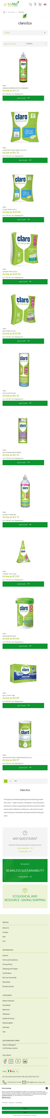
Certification (7, 973)
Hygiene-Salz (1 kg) (9, 574)
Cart (4, 941)
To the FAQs (23, 852)
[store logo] (13, 4)
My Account (35, 4)
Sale (4, 1032)
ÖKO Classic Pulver (9, 393)
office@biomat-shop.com (36, 1082)
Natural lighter (8, 1023)
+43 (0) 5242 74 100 (14, 1082)
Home (6, 12)
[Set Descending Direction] (45, 43)
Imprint (5, 955)
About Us (6, 928)
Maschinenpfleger (9, 636)
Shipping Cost (19, 94)
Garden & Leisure (8, 1018)
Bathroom (6, 1010)
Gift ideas (6, 1027)
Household (11, 12)
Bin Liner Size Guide (9, 978)
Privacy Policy (7, 964)
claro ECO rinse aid (9, 515)
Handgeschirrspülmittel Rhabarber (15, 88)
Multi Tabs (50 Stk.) (9, 331)
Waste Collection (8, 1001)
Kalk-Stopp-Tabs (9, 695)
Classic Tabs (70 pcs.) (10, 209)
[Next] (15, 781)
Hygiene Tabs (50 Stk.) (10, 271)
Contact (5, 932)
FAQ (4, 937)
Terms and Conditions (10, 960)
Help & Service (23, 848)
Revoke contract (8, 986)
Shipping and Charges (10, 969)
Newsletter (6, 982)
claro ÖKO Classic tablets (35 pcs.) (15, 150)
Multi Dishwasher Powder (12, 452)
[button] (45, 5)
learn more (23, 877)
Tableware (6, 1014)
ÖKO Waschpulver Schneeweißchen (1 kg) (17, 757)
